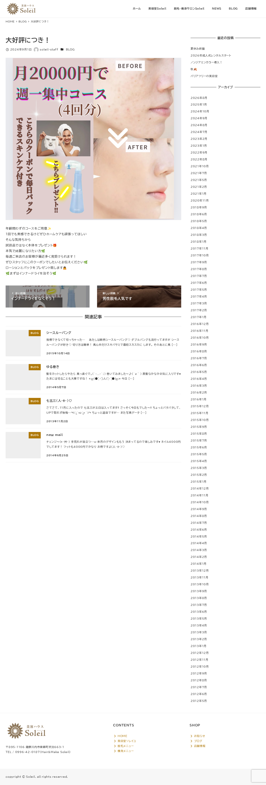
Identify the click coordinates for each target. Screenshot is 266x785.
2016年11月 (199, 330)
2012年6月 (199, 694)
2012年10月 (200, 666)
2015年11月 (199, 413)
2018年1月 (199, 241)
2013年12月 (200, 570)
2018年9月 (199, 207)
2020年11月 (200, 200)
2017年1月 (199, 317)
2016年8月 (199, 351)
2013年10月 (200, 584)
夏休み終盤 (198, 48)
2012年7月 (199, 687)
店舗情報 (199, 745)
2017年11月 (199, 248)
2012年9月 (199, 673)
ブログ (197, 740)
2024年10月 (200, 111)
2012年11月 (199, 659)
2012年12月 (200, 652)
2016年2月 (199, 392)
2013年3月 (199, 632)
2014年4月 (199, 543)
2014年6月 (199, 529)
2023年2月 (199, 138)
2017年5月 (199, 289)
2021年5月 (199, 179)
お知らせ (199, 736)
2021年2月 (199, 186)
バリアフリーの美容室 (204, 76)
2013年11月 (199, 577)
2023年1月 (199, 145)
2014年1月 (199, 563)
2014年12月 (200, 488)
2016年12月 (200, 323)
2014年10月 (200, 502)
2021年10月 (200, 166)
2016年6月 (199, 365)
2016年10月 (200, 337)
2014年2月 (199, 556)
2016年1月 (199, 399)
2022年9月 (199, 152)
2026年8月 (199, 97)
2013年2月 (199, 639)
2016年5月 (199, 371)
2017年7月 (199, 275)
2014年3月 (199, 550)
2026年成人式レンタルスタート (211, 55)
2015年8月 (199, 433)
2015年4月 (199, 461)
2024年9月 (199, 118)
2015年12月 (200, 406)
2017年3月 (199, 303)
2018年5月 (199, 221)
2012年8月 (199, 680)
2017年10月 (200, 255)
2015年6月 (199, 447)
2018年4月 (199, 227)
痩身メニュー (125, 750)
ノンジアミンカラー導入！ (207, 62)
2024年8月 (199, 125)
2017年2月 (199, 310)
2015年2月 (199, 474)
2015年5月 (199, 454)
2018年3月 (199, 234)
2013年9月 (199, 591)
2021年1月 (199, 193)
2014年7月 (199, 522)
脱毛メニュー (125, 745)
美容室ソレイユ (126, 740)
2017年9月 (199, 262)
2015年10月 (200, 419)
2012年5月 (199, 700)
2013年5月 (199, 618)
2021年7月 (199, 173)
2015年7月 (199, 440)
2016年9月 (199, 344)
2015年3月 (199, 467)
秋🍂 (194, 69)
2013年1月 (199, 646)
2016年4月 (199, 378)
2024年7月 (199, 131)
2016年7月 (199, 358)
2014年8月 (199, 515)
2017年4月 (199, 296)
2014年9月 (199, 509)
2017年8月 (199, 269)
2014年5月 (199, 536)
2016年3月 (199, 385)
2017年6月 (199, 282)
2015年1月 (199, 481)
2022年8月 (199, 159)
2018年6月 (199, 214)
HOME (122, 736)
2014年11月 (199, 495)
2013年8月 (199, 598)
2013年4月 (199, 625)
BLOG (70, 49)
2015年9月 (199, 426)
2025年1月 (199, 104)
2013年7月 (199, 604)
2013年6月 (199, 611)
